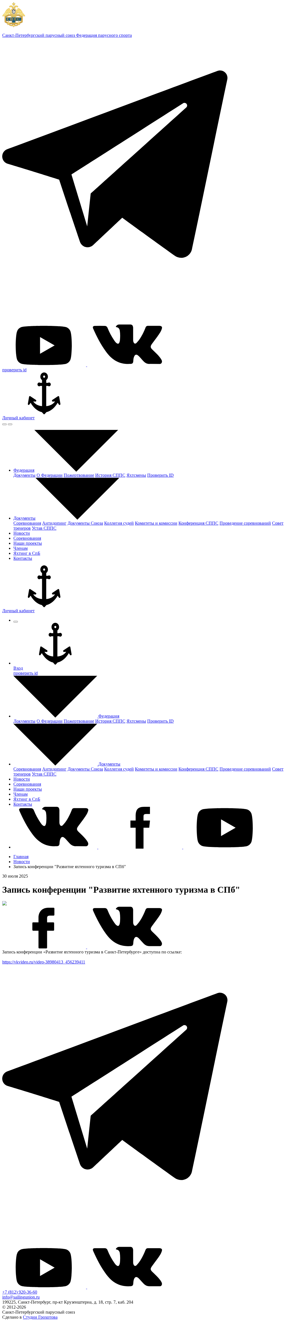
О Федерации (50, 475)
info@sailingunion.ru (21, 1297)
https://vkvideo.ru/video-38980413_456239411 (43, 962)
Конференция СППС (198, 523)
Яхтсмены (136, 475)
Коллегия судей (119, 523)
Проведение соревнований (245, 523)
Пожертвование (79, 475)
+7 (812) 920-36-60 (19, 1292)
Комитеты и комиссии (156, 523)
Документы (24, 475)
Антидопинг (54, 523)
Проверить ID (160, 475)
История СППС (110, 475)
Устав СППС (44, 528)
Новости (21, 861)
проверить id (14, 369)
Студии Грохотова (40, 1317)
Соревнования (27, 523)
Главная (20, 856)
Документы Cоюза (85, 523)
